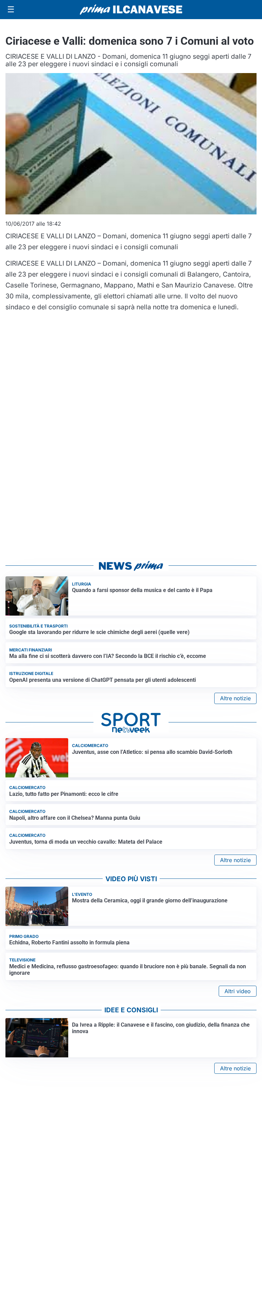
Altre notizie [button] (235, 698)
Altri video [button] (237, 991)
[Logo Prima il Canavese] (131, 9)
